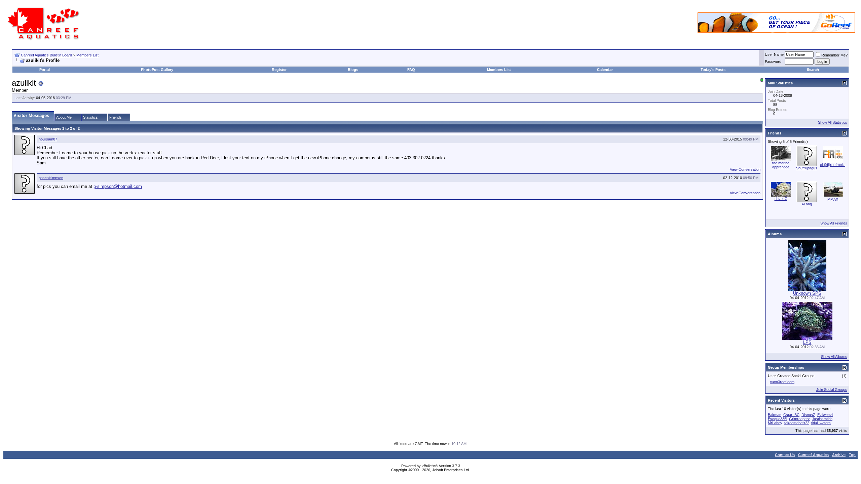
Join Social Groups (831, 390)
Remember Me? (834, 55)
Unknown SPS (807, 293)
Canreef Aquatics (813, 455)
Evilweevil (825, 415)
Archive (839, 455)
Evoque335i (777, 419)
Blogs (353, 70)
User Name (774, 54)
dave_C (781, 199)
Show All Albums (834, 357)
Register (279, 70)
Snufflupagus (806, 168)
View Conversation (745, 169)
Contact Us (785, 455)
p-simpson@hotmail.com (117, 186)
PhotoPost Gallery (157, 70)
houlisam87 (48, 139)
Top (852, 455)
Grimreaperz (799, 419)
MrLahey (775, 423)
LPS (807, 342)
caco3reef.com (782, 382)
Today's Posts (713, 70)
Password (773, 61)
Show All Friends (833, 223)
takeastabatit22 (796, 423)
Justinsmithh (822, 419)
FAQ (411, 70)
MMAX (832, 199)
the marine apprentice (780, 165)
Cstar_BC (791, 415)
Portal (44, 70)
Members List (87, 55)
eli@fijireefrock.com (836, 165)
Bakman (774, 415)
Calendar (605, 70)
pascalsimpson (51, 178)
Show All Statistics (832, 122)
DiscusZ (808, 415)
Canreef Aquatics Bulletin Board (46, 55)
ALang (806, 204)
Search (813, 70)
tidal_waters (821, 423)
